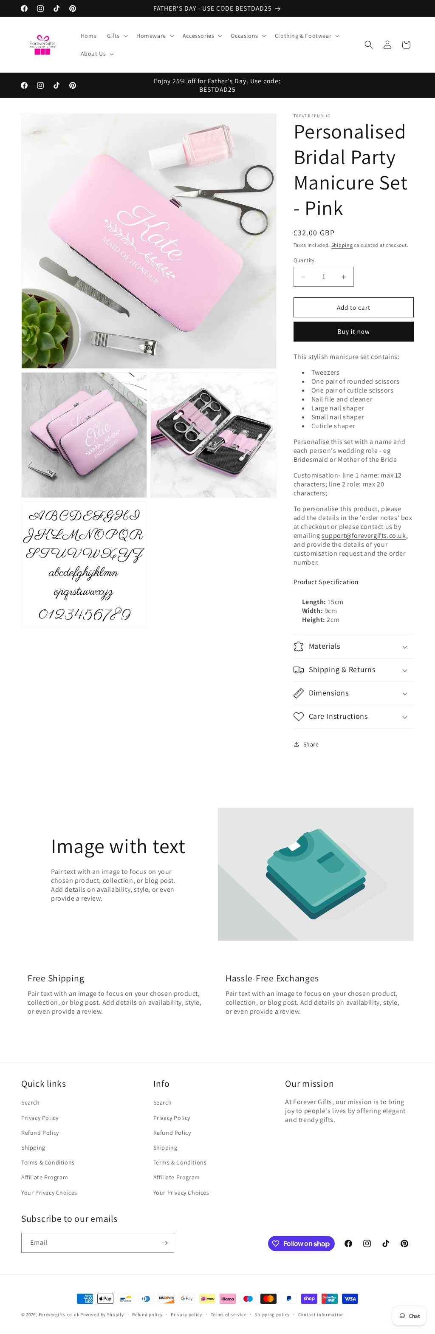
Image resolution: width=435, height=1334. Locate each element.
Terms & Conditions (48, 1162)
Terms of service (228, 1314)
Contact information (321, 1314)
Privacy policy (186, 1314)
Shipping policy (272, 1314)
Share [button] (311, 744)
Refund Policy (40, 1132)
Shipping (342, 245)
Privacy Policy (39, 1118)
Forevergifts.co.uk (59, 1314)
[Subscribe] (164, 1243)
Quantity (304, 260)
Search (30, 1102)
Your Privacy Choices (49, 1192)
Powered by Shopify (102, 1314)
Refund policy (147, 1314)
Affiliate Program (44, 1177)
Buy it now (353, 332)
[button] (116, 36)
